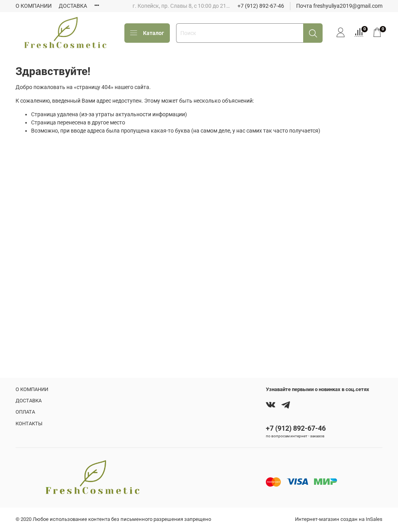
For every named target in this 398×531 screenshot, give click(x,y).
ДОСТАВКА (73, 6)
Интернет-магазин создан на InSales (338, 519)
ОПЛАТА (25, 412)
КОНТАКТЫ (29, 423)
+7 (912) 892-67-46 (260, 6)
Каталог (153, 33)
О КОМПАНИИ (34, 6)
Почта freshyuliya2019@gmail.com (339, 6)
